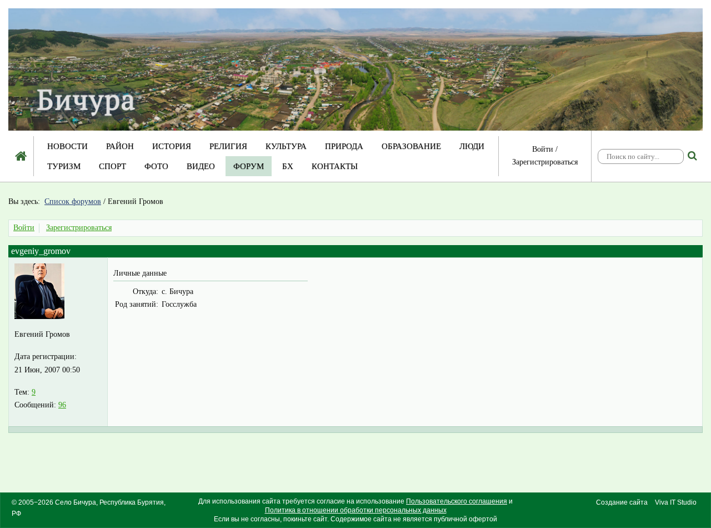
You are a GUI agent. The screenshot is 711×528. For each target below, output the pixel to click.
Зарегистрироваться (545, 162)
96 (62, 405)
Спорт (112, 166)
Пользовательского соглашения (456, 501)
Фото (156, 166)
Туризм (64, 166)
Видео (201, 166)
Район (120, 146)
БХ (287, 166)
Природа (344, 146)
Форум (248, 166)
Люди (471, 146)
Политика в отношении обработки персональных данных (356, 510)
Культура (286, 146)
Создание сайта (622, 502)
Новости (67, 146)
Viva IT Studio (676, 502)
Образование (411, 146)
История (171, 146)
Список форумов (72, 201)
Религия (228, 146)
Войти (542, 149)
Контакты (335, 166)
